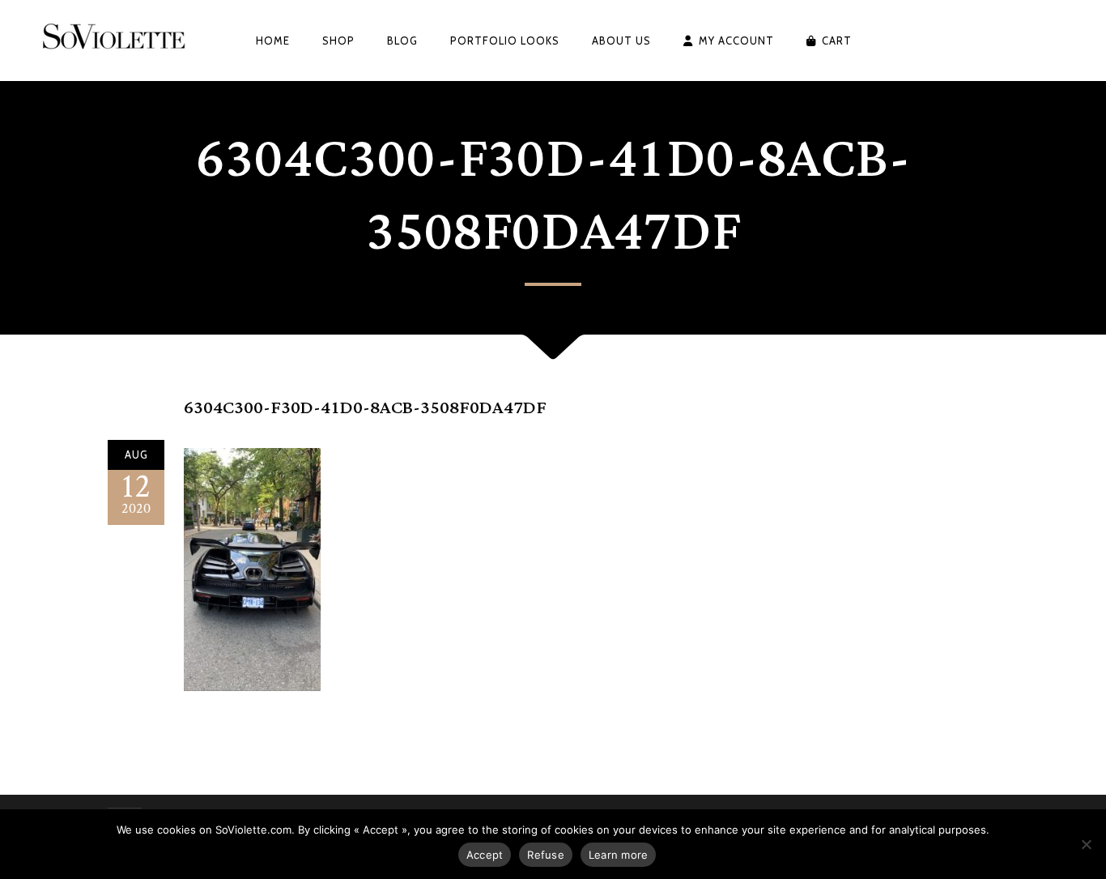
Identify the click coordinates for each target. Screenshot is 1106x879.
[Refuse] (1086, 844)
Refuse (545, 854)
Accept (485, 854)
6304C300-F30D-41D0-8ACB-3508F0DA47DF (365, 407)
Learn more (619, 854)
